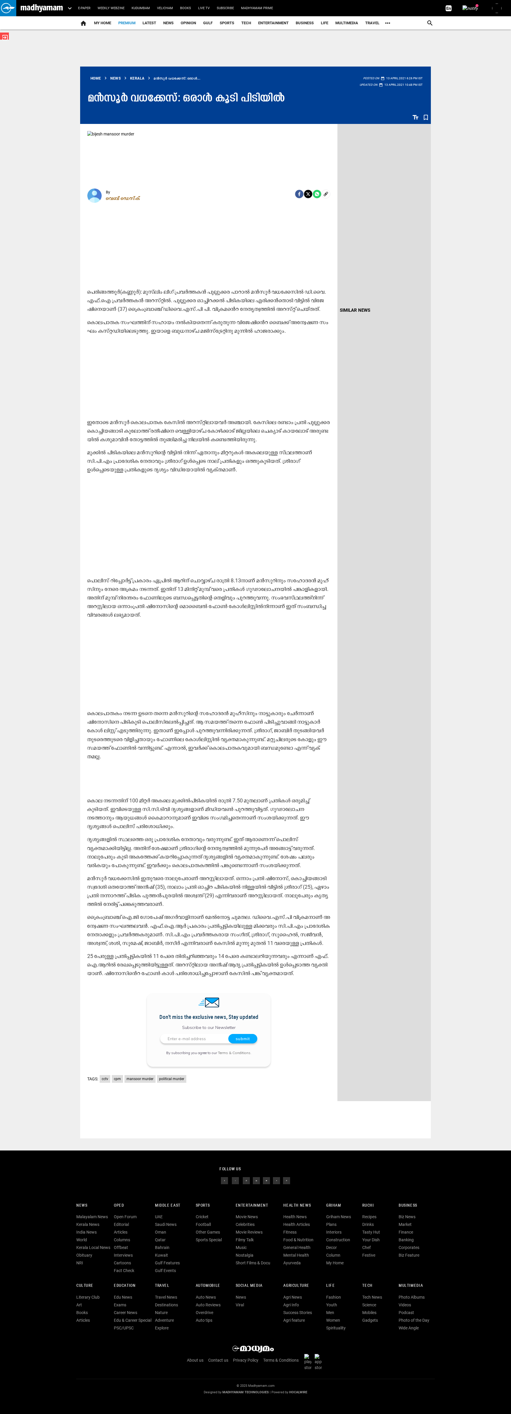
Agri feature (294, 1320)
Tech (367, 1286)
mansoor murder (140, 1079)
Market (405, 1224)
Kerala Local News (93, 1247)
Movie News (247, 1216)
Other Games (208, 1232)
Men (330, 1312)
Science (369, 1305)
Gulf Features (167, 1263)
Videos (405, 1305)
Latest (149, 23)
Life (324, 23)
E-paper (84, 8)
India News (86, 1232)
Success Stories (297, 1312)
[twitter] (235, 1180)
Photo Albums (412, 1297)
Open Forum (125, 1216)
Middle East (167, 1205)
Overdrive (204, 1312)
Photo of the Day (414, 1320)
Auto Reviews (208, 1305)
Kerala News (87, 1224)
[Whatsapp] (317, 194)
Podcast (406, 1312)
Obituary (84, 1255)
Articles (120, 1232)
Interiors (334, 1232)
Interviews (123, 1255)
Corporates (409, 1247)
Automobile (208, 1286)
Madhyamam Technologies (245, 1392)
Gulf (208, 23)
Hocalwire (298, 1392)
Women (333, 1320)
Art (79, 1305)
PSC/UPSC (124, 1328)
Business (305, 23)
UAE (159, 1216)
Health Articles (296, 1224)
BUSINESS (408, 1205)
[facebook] (299, 194)
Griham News (338, 1216)
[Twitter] (308, 194)
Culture (84, 1286)
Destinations (166, 1305)
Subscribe (225, 8)
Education (125, 1286)
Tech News (372, 1297)
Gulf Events (165, 1270)
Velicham (165, 8)
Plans (331, 1224)
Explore (162, 1328)
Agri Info (291, 1305)
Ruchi (368, 1205)
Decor (331, 1247)
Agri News (292, 1297)
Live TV (204, 8)
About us (195, 1360)
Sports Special (209, 1239)
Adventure (164, 1320)
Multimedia (346, 23)
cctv (105, 1079)
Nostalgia (244, 1255)
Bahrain (162, 1247)
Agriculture (296, 1286)
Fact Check (124, 1270)
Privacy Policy (245, 1360)
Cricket (202, 1216)
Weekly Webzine (111, 8)
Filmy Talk (245, 1239)
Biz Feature (409, 1255)
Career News (125, 1312)
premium (126, 23)
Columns (122, 1239)
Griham (333, 1205)
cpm (117, 1079)
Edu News (123, 1297)
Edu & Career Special (132, 1320)
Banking (406, 1239)
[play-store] (309, 1361)
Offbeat (121, 1247)
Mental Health (296, 1255)
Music (241, 1247)
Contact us (218, 1360)
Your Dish (371, 1239)
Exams (120, 1305)
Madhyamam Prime (257, 8)
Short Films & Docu (253, 1263)
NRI (79, 1263)
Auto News (206, 1297)
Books (185, 8)
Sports (227, 23)
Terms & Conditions (234, 1053)
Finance (406, 1232)
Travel (372, 23)
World (81, 1239)
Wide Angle (409, 1328)
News (168, 23)
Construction (338, 1239)
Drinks (368, 1224)
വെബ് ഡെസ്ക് (123, 198)
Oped (119, 1205)
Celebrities (245, 1224)
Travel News (166, 1297)
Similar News (355, 310)
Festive (368, 1255)
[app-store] (319, 1361)
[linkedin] (256, 1180)
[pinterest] (287, 1180)
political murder (171, 1079)
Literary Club (88, 1297)
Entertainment (273, 23)
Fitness (290, 1232)
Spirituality (336, 1328)
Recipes (369, 1216)
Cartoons (122, 1263)
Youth (331, 1305)
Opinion (188, 23)
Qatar (160, 1239)
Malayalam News (92, 1216)
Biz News (407, 1216)
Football (203, 1224)
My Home (102, 23)
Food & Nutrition (298, 1239)
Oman (160, 1232)
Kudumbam (141, 8)
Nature (161, 1312)
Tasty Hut (371, 1232)
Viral (240, 1305)
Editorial (121, 1224)
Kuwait (161, 1255)
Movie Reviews (249, 1232)
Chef (366, 1247)
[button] (8, 8)
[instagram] (246, 1180)
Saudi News (166, 1224)
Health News (297, 1205)
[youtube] (266, 1180)
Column (333, 1255)
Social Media (249, 1286)
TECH (246, 23)
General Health (297, 1247)
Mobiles (369, 1312)
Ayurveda (292, 1263)
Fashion (333, 1297)
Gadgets (370, 1320)
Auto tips (204, 1320)
